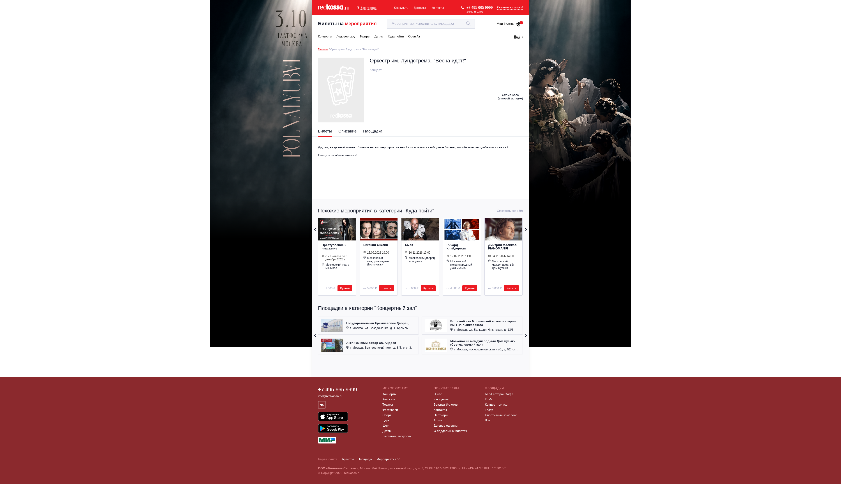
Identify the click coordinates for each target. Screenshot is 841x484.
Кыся (409, 245)
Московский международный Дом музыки (378, 261)
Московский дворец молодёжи (422, 259)
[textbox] (431, 24)
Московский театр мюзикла (337, 266)
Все (487, 420)
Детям (386, 431)
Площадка (372, 131)
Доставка (420, 7)
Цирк (385, 420)
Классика (389, 399)
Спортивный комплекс (501, 415)
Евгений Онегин (375, 245)
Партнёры (441, 415)
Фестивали (390, 410)
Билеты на (347, 23)
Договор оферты (446, 425)
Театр (489, 410)
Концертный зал (496, 404)
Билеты (325, 131)
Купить (345, 288)
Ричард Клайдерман (456, 246)
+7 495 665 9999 (479, 7)
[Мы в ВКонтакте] (321, 404)
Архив (438, 420)
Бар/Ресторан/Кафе (499, 394)
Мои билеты (505, 23)
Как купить (401, 7)
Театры (387, 404)
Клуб (488, 399)
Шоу (385, 425)
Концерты (389, 394)
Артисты (348, 459)
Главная (323, 49)
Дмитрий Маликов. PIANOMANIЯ (503, 246)
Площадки (365, 459)
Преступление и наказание (334, 246)
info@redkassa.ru (330, 396)
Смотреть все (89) (510, 210)
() (510, 96)
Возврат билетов (446, 404)
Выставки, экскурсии (397, 436)
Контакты (437, 7)
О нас (438, 394)
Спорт (386, 415)
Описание (347, 131)
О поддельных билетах (450, 431)
